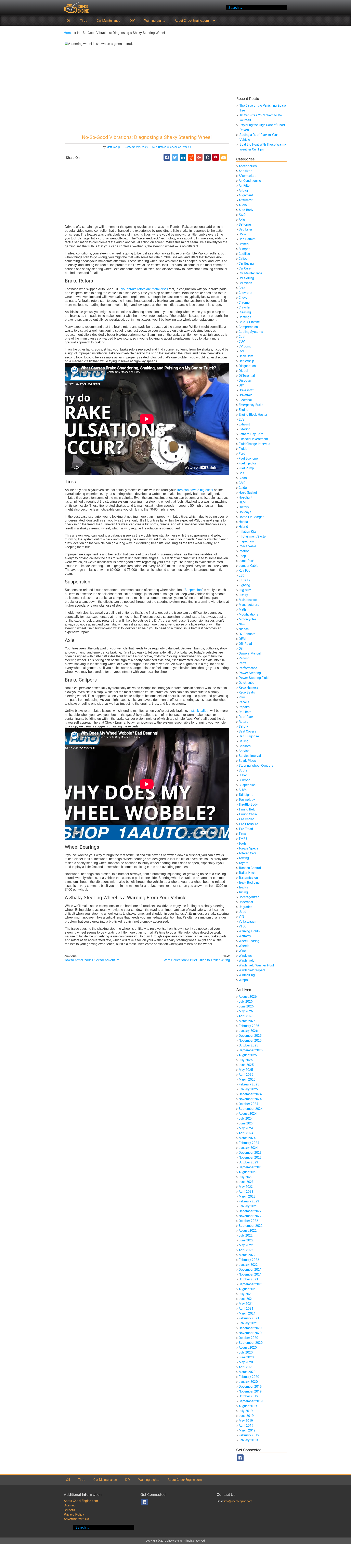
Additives (245, 171)
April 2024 (246, 1133)
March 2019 (247, 1430)
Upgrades (245, 907)
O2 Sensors (247, 634)
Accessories (248, 166)
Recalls (244, 702)
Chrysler (244, 307)
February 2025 (249, 1084)
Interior (244, 551)
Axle (154, 146)
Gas (241, 473)
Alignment (246, 195)
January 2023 (248, 1206)
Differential (247, 376)
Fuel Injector (247, 463)
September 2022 (251, 1226)
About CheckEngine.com (192, 21)
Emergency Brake (251, 405)
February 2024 (249, 1143)
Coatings (245, 317)
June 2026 (246, 1006)
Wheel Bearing (249, 941)
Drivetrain (245, 395)
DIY (132, 21)
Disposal (245, 380)
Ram (242, 697)
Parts (242, 663)
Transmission (248, 878)
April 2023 (246, 1191)
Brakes (162, 146)
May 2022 (246, 1245)
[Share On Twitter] (175, 157)
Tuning (243, 892)
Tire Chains (247, 819)
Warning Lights (154, 21)
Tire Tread (246, 829)
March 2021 (247, 1313)
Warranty (245, 936)
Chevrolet (245, 293)
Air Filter (245, 185)
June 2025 (246, 1065)
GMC (242, 483)
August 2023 (248, 1172)
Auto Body (246, 210)
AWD (242, 215)
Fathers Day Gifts (251, 434)
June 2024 (246, 1123)
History (244, 507)
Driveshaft (246, 390)
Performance (248, 668)
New (242, 624)
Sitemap (70, 1505)
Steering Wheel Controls (256, 765)
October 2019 (248, 1396)
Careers (69, 1510)
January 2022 (248, 1265)
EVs (241, 419)
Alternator (245, 200)
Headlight (245, 497)
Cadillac (244, 254)
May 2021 (246, 1304)
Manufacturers (249, 605)
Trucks (243, 887)
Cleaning (245, 312)
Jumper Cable (248, 566)
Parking (244, 658)
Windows (245, 956)
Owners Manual (250, 653)
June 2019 (246, 1416)
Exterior (244, 429)
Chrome (244, 302)
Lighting (244, 585)
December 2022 (250, 1211)
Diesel (243, 371)
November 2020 (250, 1333)
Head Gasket (248, 492)
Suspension (174, 146)
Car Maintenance (108, 21)
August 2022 (248, 1230)
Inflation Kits (248, 531)
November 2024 (250, 1099)
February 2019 (249, 1435)
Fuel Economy (249, 458)
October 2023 (248, 1162)
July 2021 (246, 1294)
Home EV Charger (251, 517)
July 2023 (246, 1177)
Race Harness (249, 687)
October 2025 (248, 1045)
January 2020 (248, 1382)
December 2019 (250, 1386)
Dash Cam (246, 356)
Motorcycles (248, 619)
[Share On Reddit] (191, 157)
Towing (244, 858)
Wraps (243, 980)
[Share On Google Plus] (199, 157)
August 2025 (248, 1055)
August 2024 (248, 1114)
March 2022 (247, 1255)
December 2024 (250, 1094)
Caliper (244, 259)
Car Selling (246, 278)
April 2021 (246, 1308)
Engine (243, 410)
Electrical (245, 400)
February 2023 (249, 1201)
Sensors (245, 746)
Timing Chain (248, 814)
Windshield (247, 960)
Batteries (245, 224)
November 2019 (250, 1391)
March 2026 (247, 1021)
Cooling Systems (251, 332)
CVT (242, 351)
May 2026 (246, 1011)
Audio (243, 205)
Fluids (243, 449)
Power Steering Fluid (254, 678)
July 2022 (246, 1235)
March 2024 (247, 1138)
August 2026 (248, 997)
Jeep (242, 556)
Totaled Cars (248, 853)
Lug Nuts (245, 590)
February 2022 (249, 1260)
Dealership (246, 361)
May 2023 (246, 1187)
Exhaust (244, 424)
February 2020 (249, 1377)
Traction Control (250, 868)
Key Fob (244, 570)
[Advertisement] (147, 193)
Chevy (243, 298)
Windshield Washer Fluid (256, 965)
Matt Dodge (113, 146)
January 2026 (248, 1031)
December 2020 (250, 1328)
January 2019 (248, 1440)
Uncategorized (249, 897)
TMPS (243, 839)
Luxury (243, 595)
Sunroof (244, 780)
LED (242, 575)
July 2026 (246, 1001)
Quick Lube (247, 683)
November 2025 (250, 1040)
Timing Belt (247, 809)
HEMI (243, 502)
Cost (242, 337)
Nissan (244, 629)
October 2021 (248, 1279)
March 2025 (247, 1079)
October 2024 (248, 1104)
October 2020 (248, 1338)
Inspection (246, 541)
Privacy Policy (74, 1514)
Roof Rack (246, 717)
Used (242, 912)
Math (242, 609)
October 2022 (248, 1221)
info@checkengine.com (238, 1501)
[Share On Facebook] (167, 157)
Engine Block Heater (253, 415)
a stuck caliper (199, 710)
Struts (243, 770)
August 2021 (248, 1289)
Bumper (244, 249)
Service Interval (250, 756)
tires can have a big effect (195, 490)
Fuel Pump (246, 468)
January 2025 (248, 1089)
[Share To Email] (223, 157)
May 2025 (246, 1070)
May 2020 (246, 1362)
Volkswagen (247, 921)
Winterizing (247, 975)
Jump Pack (247, 561)
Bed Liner (245, 229)
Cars (242, 288)
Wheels (186, 146)
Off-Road (245, 644)
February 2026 (249, 1026)
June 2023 (246, 1182)
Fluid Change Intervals (254, 444)
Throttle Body (248, 804)
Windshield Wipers (252, 970)
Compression (248, 327)
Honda (243, 522)
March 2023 (247, 1196)
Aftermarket (247, 176)
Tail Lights (246, 795)
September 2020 (251, 1343)
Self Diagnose (249, 736)
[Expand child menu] (214, 20)
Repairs (244, 707)
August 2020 (248, 1347)
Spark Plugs (247, 761)
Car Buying (246, 263)
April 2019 (246, 1425)
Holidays (245, 512)
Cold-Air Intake (249, 322)
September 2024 (251, 1109)
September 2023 (251, 1167)
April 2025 (246, 1075)
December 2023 (250, 1152)
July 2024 (246, 1118)
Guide (243, 488)
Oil (68, 21)
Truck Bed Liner (250, 882)
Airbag (243, 190)
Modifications (248, 614)
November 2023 (250, 1157)
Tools (243, 843)
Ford (242, 454)
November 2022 (250, 1216)
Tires (83, 21)
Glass (243, 478)
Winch (243, 951)
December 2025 (250, 1036)
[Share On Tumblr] (207, 157)
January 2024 (248, 1148)
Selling (243, 741)
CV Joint (245, 346)
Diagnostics (247, 366)
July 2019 (246, 1411)
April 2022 (246, 1250)
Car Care (245, 268)
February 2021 (249, 1318)
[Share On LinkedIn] (183, 157)
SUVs (243, 790)
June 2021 (246, 1299)
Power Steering (250, 673)
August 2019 (248, 1406)
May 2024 (246, 1128)
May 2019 (246, 1421)
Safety (243, 726)
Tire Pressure (248, 824)
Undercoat (246, 902)
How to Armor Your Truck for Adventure (91, 958)
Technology (247, 800)
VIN (241, 917)
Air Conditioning (250, 181)
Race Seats (247, 692)
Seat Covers (247, 731)
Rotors (243, 722)
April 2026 (246, 1016)
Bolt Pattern (247, 239)
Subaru (243, 775)
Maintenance (248, 600)
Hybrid (243, 527)
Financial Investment (253, 439)
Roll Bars (245, 712)
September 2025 (251, 1050)
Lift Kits (244, 580)
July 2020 (246, 1352)
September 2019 (251, 1401)
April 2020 (246, 1367)
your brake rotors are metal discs (144, 289)
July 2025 (246, 1060)
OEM (242, 639)
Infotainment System (253, 536)
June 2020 (246, 1357)
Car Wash (245, 283)
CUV (242, 341)
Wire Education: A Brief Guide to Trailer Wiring (197, 958)
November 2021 (250, 1274)
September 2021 (251, 1284)
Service (244, 751)
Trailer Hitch (247, 873)
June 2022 (246, 1240)
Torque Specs (248, 848)
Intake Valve (247, 546)
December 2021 (250, 1269)
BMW (242, 234)
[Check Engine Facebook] (240, 1457)
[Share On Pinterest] (215, 157)
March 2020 (247, 1372)
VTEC (242, 926)
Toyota (243, 863)
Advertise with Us (76, 1519)
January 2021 (248, 1323)
